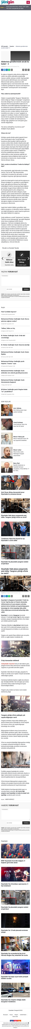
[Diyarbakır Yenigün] (7, 2)
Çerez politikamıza (25, 1026)
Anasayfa (5, 46)
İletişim (16, 1014)
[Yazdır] (12, 70)
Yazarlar (12, 46)
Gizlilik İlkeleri (23, 1014)
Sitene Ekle (15, 1016)
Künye (11, 1014)
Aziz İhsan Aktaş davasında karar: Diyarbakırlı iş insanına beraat (18, 7)
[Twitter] (4, 70)
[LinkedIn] (7, 70)
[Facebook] (2, 70)
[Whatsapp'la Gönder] (9, 70)
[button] (23, 70)
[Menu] (28, 2)
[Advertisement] (15, 27)
